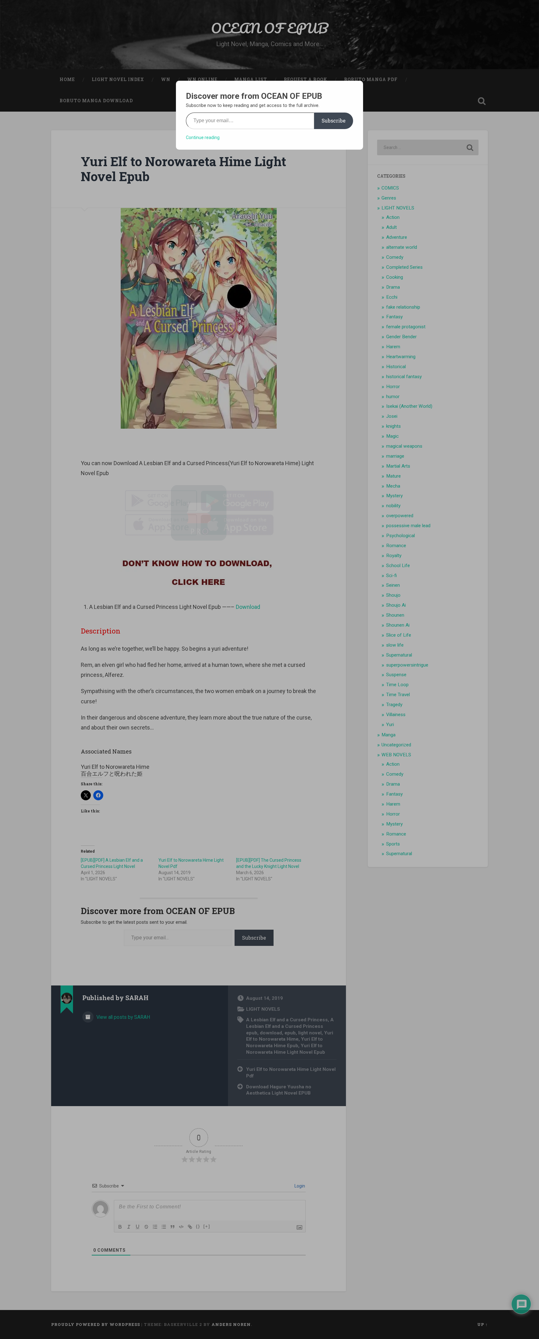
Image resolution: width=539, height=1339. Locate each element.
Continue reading (203, 137)
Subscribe (334, 120)
